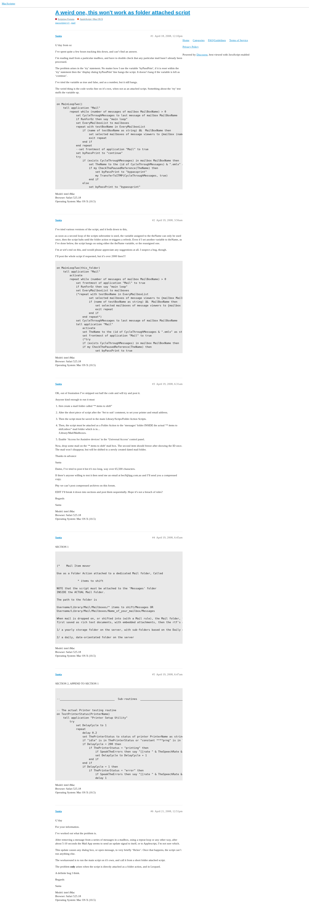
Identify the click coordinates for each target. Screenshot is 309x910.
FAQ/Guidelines (217, 40)
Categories (199, 40)
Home (186, 40)
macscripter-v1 (62, 23)
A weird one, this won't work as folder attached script (122, 12)
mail (73, 23)
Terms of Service (238, 40)
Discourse (202, 54)
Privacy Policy (191, 46)
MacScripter (8, 3)
